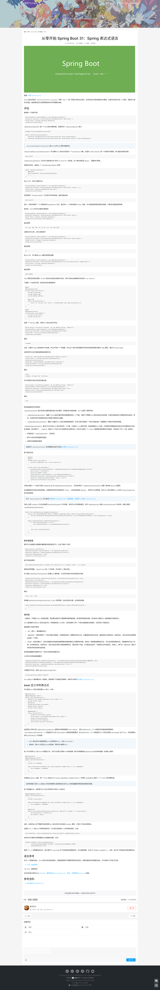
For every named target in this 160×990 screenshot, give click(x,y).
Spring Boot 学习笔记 (37, 31)
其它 (126, 3)
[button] (132, 908)
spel (30, 899)
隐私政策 (133, 3)
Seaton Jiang (89, 980)
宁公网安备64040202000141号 (81, 985)
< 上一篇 (27, 916)
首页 (108, 3)
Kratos (74, 980)
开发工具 (120, 3)
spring (35, 899)
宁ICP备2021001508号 (80, 983)
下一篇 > (133, 916)
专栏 (113, 3)
